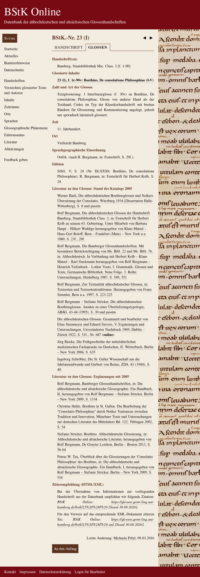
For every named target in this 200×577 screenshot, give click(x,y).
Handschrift (69, 47)
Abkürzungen (14, 148)
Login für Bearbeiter (90, 571)
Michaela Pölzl (124, 537)
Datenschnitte (14, 69)
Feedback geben (16, 159)
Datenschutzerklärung (55, 571)
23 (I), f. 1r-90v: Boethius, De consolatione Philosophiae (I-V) (105, 80)
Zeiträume (11, 106)
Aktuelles (11, 55)
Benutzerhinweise (17, 62)
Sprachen (11, 120)
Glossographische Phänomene (26, 127)
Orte (7, 113)
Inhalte (9, 99)
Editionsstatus (14, 134)
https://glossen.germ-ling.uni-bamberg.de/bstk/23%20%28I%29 (105, 504)
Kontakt (10, 571)
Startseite (11, 48)
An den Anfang (65, 548)
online (108, 334)
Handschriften (14, 80)
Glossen (97, 47)
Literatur (10, 141)
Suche (9, 38)
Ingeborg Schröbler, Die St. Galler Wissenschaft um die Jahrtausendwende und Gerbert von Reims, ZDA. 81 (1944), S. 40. (103, 364)
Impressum (28, 571)
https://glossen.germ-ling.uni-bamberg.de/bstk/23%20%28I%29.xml (105, 522)
